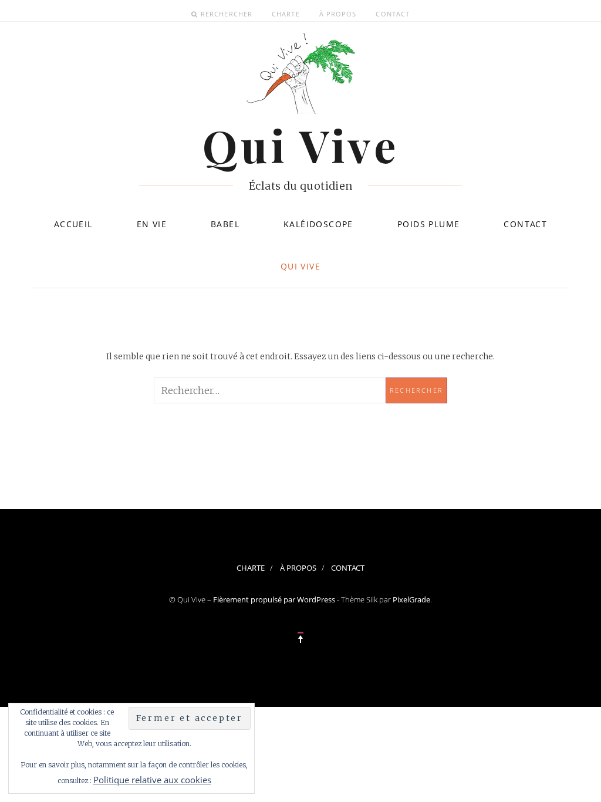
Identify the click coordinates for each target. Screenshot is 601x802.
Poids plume (428, 224)
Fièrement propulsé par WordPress (274, 599)
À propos (338, 13)
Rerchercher (226, 13)
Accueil (73, 224)
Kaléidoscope (318, 224)
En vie (152, 224)
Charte (286, 13)
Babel (225, 224)
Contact (393, 13)
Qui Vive (300, 266)
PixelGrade (411, 599)
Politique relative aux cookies (152, 780)
